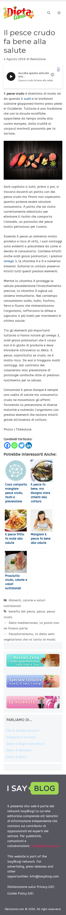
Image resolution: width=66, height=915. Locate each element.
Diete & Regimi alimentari (25, 744)
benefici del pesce (22, 611)
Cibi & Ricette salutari (22, 730)
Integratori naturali (21, 737)
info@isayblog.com (45, 846)
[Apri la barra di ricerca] (49, 13)
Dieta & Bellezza (19, 750)
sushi (27, 98)
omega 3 (10, 261)
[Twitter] (21, 445)
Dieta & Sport (16, 757)
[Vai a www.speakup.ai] (58, 69)
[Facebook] (7, 445)
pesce (41, 611)
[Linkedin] (28, 445)
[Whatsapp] (14, 445)
